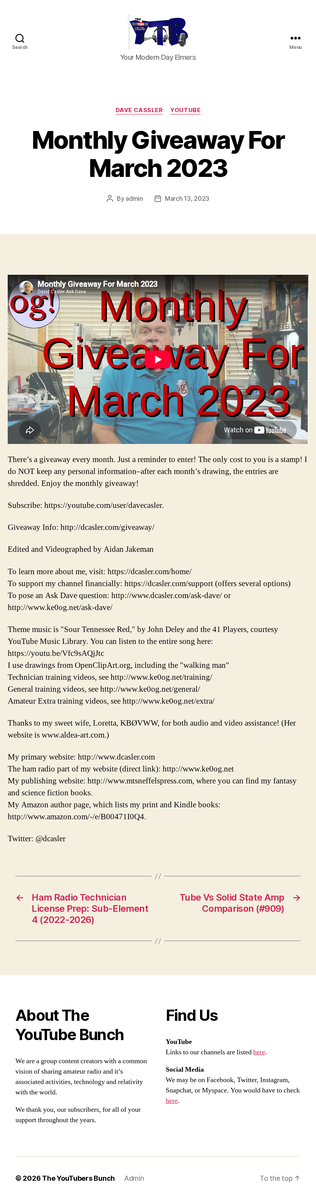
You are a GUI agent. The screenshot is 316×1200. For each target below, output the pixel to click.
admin (134, 198)
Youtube (185, 110)
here (259, 1052)
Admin (134, 1178)
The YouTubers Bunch (78, 1178)
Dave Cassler (139, 110)
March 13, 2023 (187, 198)
